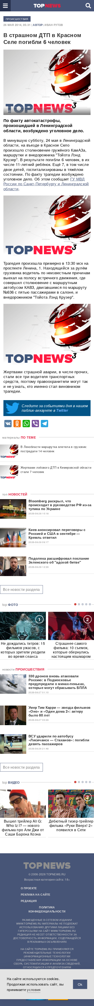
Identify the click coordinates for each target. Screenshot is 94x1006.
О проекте (29, 888)
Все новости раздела (21, 589)
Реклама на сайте (35, 894)
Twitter (62, 410)
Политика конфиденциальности (47, 909)
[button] (5, 5)
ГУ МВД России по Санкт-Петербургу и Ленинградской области (46, 183)
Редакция (29, 901)
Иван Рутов (53, 25)
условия (33, 989)
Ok (80, 984)
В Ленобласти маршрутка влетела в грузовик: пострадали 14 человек (54, 449)
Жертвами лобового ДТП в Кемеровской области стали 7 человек (56, 469)
